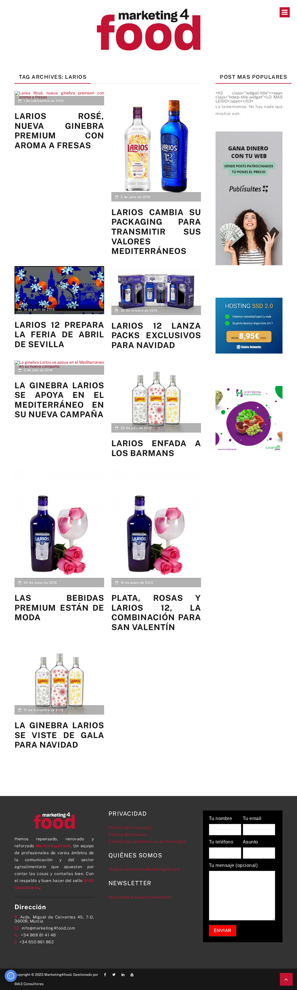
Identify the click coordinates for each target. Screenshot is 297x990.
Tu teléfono (221, 842)
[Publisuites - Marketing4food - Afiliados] (248, 198)
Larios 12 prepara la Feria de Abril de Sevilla (59, 334)
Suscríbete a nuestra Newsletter (140, 897)
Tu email (252, 818)
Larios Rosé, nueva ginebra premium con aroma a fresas (59, 130)
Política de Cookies (127, 834)
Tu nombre (220, 818)
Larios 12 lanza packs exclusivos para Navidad (156, 335)
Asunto (250, 842)
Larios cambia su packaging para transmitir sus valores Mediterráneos (156, 231)
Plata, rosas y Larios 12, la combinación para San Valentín (156, 612)
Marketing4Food (53, 845)
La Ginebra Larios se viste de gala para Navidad (59, 734)
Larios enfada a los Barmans (156, 448)
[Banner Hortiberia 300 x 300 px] (248, 419)
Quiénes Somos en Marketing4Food (143, 869)
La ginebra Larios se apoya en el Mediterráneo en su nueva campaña (59, 399)
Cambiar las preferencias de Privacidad (147, 841)
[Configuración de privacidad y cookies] (11, 976)
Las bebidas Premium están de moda (59, 607)
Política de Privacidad (129, 827)
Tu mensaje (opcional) (233, 865)
